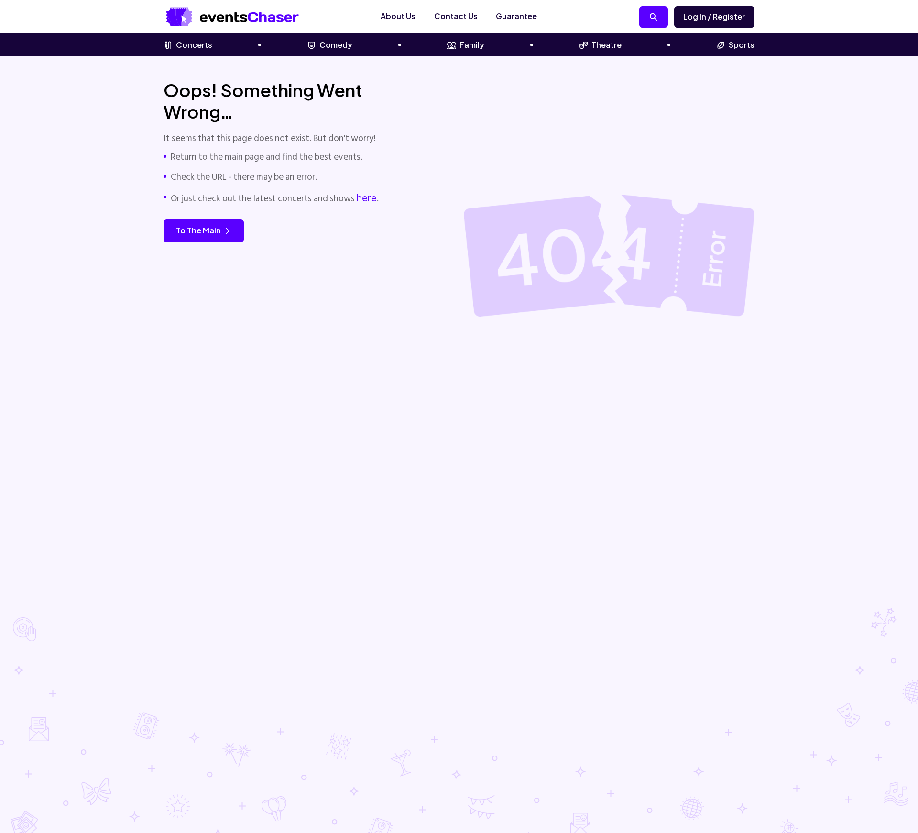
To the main (198, 230)
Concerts (194, 45)
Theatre (606, 45)
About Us (398, 16)
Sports (741, 45)
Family (471, 45)
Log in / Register (714, 16)
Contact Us (456, 16)
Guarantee (516, 16)
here (367, 197)
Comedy (335, 45)
